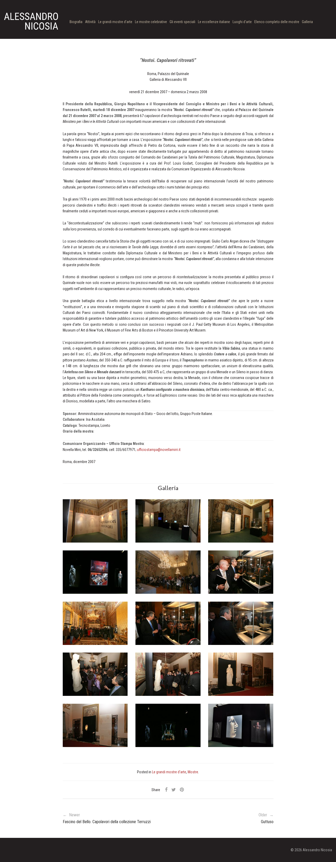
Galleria (307, 22)
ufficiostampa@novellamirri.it (159, 450)
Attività (90, 22)
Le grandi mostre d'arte (169, 772)
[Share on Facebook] (166, 789)
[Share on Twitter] (173, 789)
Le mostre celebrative (151, 22)
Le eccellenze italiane (214, 22)
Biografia (76, 22)
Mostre (193, 772)
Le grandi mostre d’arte (115, 22)
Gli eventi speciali (182, 22)
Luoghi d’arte (242, 22)
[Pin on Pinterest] (182, 789)
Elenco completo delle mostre (276, 22)
